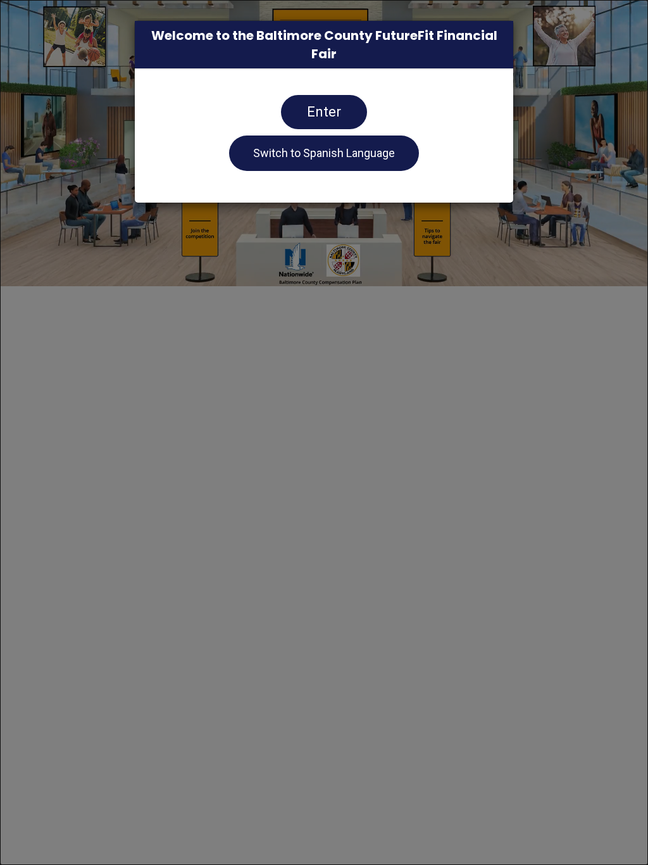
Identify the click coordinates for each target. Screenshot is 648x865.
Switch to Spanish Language (324, 153)
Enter (324, 112)
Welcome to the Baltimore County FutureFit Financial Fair (324, 45)
